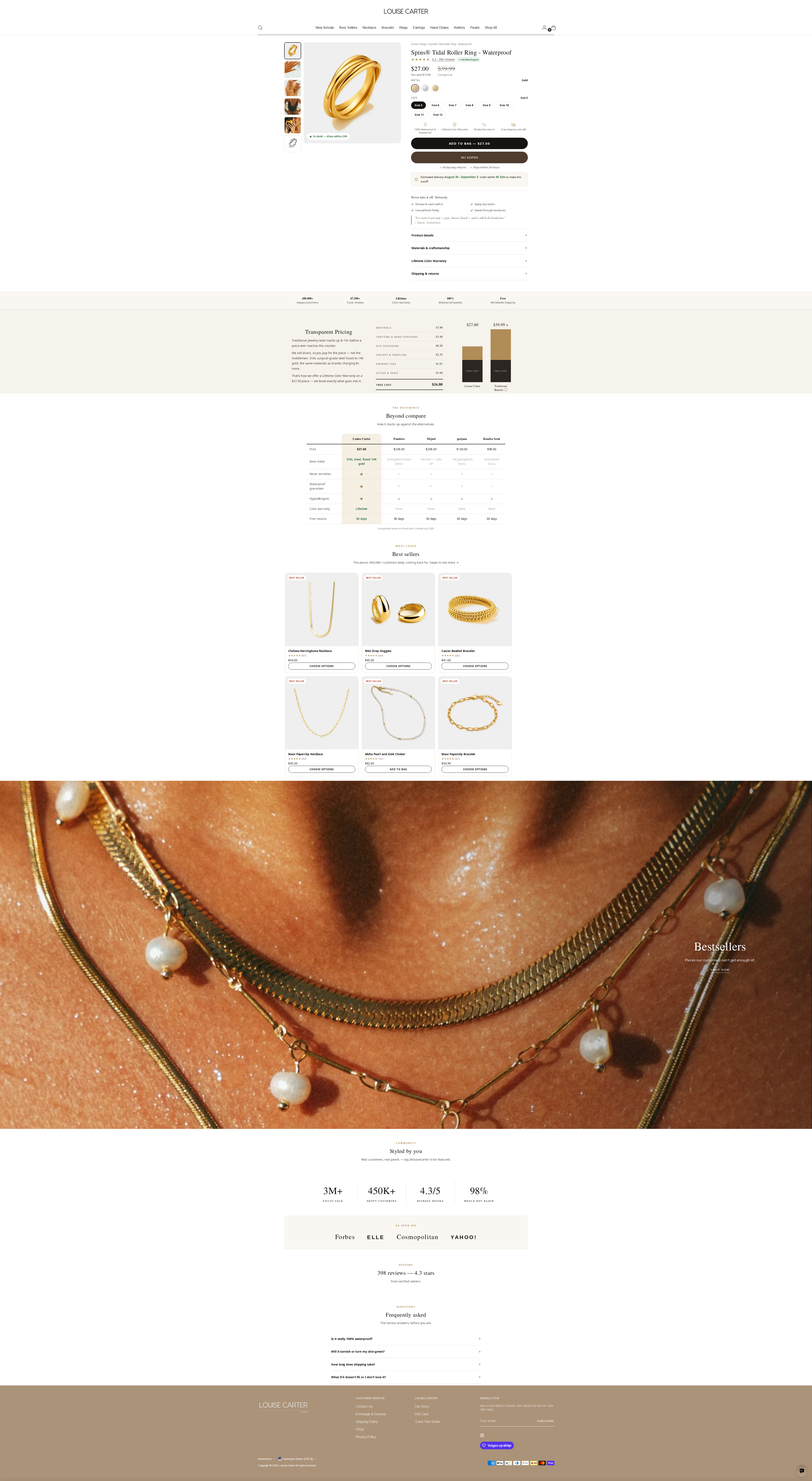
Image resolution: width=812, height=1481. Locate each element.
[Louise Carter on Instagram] (482, 1436)
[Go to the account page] (543, 27)
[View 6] (292, 143)
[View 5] (292, 125)
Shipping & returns (425, 274)
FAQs (360, 1429)
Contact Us (364, 1406)
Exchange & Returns (371, 1414)
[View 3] (292, 88)
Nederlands (265, 1459)
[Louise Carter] (406, 12)
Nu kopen (469, 157)
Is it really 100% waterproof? (352, 1339)
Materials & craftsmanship (430, 248)
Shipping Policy (367, 1421)
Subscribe (545, 1421)
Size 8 (469, 105)
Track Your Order (427, 1421)
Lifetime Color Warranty (428, 261)
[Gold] (415, 88)
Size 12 (438, 115)
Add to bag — (469, 143)
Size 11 (419, 115)
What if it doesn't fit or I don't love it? (358, 1377)
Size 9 (486, 105)
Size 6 (435, 105)
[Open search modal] (260, 27)
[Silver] (425, 88)
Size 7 (452, 105)
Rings (423, 44)
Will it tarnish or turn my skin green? (358, 1351)
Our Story (422, 1406)
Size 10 (504, 105)
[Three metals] (435, 88)
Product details (422, 235)
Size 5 (418, 105)
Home (414, 44)
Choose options (322, 666)
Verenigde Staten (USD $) (298, 1459)
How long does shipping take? (353, 1364)
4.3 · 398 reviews (443, 59)
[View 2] (292, 69)
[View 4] (292, 106)
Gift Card (421, 1414)
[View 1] (292, 50)
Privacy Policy (366, 1437)
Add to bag (398, 769)
